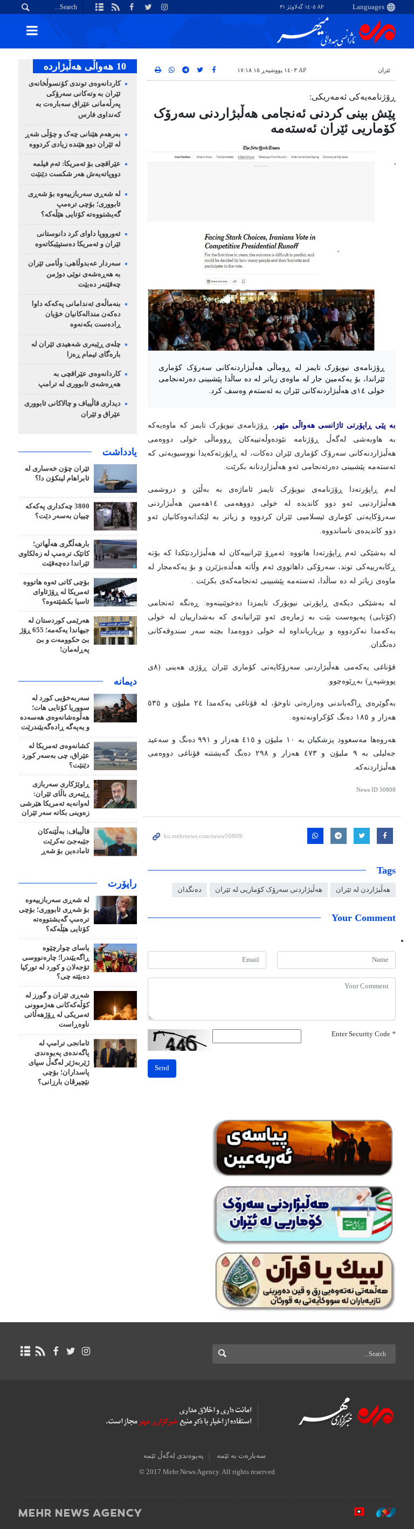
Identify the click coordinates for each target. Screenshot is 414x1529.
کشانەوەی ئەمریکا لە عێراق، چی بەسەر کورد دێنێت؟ (55, 755)
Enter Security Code (364, 1034)
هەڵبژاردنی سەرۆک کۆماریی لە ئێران (268, 889)
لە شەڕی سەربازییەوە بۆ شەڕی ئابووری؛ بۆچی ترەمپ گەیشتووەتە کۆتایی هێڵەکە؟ (74, 204)
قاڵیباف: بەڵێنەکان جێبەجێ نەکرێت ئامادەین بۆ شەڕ (63, 841)
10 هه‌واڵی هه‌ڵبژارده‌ (85, 66)
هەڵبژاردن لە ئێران (363, 889)
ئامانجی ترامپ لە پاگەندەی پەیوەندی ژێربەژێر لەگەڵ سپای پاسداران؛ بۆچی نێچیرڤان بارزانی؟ (59, 1062)
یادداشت (119, 451)
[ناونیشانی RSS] (40, 1351)
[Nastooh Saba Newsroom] (380, 1512)
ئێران (384, 70)
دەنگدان (189, 889)
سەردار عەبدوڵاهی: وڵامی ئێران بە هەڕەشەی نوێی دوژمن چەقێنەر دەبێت (74, 274)
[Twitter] (71, 1351)
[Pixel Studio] (353, 1512)
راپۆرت (122, 883)
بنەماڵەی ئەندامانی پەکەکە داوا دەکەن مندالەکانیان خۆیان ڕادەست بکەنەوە (76, 314)
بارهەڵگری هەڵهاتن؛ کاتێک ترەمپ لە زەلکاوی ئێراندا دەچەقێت (53, 553)
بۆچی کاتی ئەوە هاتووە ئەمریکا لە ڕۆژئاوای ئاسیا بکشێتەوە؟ (56, 591)
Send (162, 1068)
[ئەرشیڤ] (25, 1351)
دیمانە (125, 681)
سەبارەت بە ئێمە (241, 1456)
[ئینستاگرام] (86, 1351)
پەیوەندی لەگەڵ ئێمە (173, 1456)
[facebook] (55, 1351)
